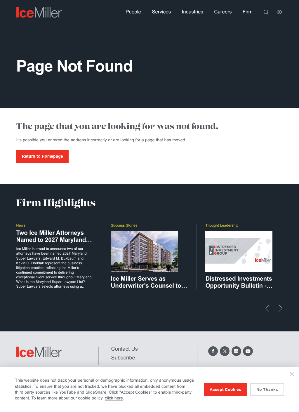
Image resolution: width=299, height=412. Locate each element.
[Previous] (267, 308)
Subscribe (123, 357)
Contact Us (124, 349)
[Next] (281, 308)
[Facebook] (213, 351)
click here (114, 398)
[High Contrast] (279, 12)
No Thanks (267, 389)
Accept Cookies (225, 389)
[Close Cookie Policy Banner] (291, 374)
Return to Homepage (42, 156)
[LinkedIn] (236, 351)
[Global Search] (266, 12)
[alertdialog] (149, 389)
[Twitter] (225, 351)
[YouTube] (248, 351)
